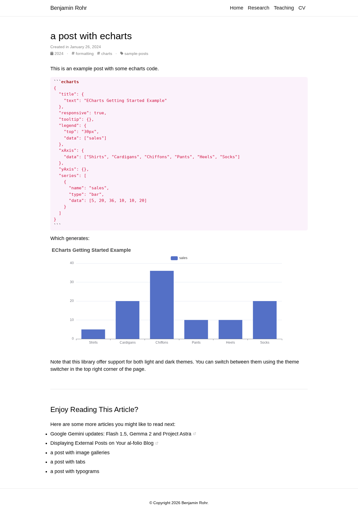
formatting (84, 53)
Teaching (284, 8)
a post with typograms (74, 471)
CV (301, 8)
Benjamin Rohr (68, 8)
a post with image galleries (80, 452)
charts (106, 53)
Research (258, 8)
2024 (59, 53)
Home (236, 8)
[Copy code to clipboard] (303, 81)
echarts (137, 68)
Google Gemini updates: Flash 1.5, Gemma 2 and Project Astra (120, 434)
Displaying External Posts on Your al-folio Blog (102, 443)
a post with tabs (67, 462)
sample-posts (135, 53)
